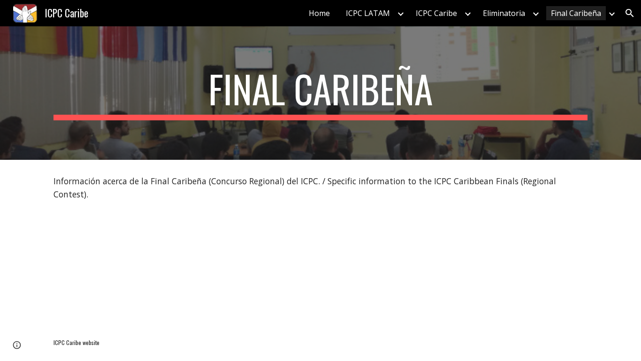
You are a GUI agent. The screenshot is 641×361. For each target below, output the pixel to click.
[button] (629, 13)
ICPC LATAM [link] (368, 13)
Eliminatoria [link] (504, 13)
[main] (320, 93)
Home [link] (319, 13)
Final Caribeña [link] (576, 13)
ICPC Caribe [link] (436, 13)
